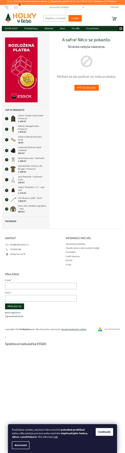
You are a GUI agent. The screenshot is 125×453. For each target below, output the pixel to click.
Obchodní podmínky (59, 7)
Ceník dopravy (73, 256)
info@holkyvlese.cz (19, 244)
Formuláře (71, 252)
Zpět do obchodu (86, 87)
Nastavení (21, 445)
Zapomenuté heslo (14, 316)
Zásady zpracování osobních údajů (82, 248)
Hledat (75, 18)
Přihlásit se (14, 306)
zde (56, 437)
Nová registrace (13, 312)
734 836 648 (15, 249)
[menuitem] (11, 28)
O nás (68, 264)
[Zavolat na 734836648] (10, 7)
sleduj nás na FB (17, 254)
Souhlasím (104, 432)
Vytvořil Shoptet (112, 329)
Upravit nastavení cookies (73, 329)
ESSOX (69, 260)
